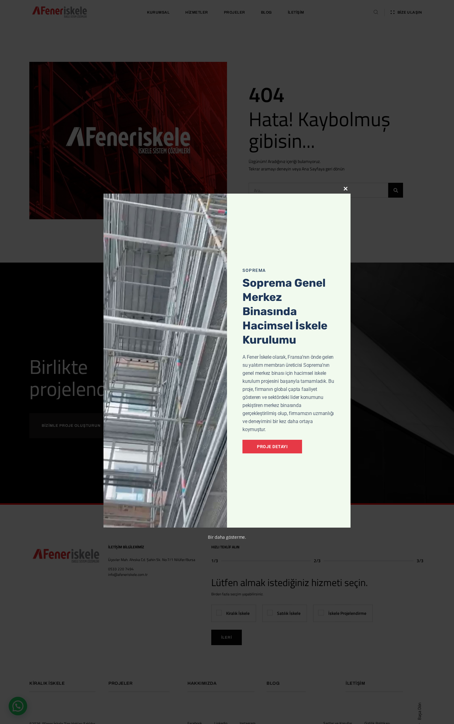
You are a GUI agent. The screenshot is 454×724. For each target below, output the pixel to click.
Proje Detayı (272, 446)
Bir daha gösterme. (227, 537)
